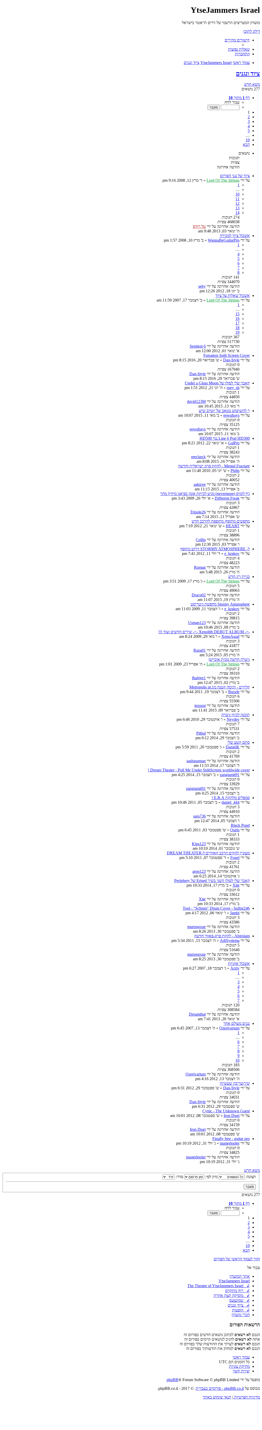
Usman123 (197, 622)
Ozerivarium (229, 1028)
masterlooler (229, 1143)
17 (237, 323)
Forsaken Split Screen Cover (226, 355)
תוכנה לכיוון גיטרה (235, 715)
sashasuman (196, 761)
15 (237, 314)
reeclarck (198, 457)
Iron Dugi (231, 1115)
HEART (232, 526)
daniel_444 (230, 802)
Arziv (234, 968)
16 (237, 318)
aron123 (199, 871)
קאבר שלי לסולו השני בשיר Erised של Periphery (212, 880)
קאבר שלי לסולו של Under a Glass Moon (217, 383)
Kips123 (199, 844)
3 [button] (249, 121)
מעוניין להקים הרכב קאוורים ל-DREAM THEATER (208, 853)
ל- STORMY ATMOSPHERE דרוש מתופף (215, 549)
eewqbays (231, 415)
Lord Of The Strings (222, 180)
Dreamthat (197, 1014)
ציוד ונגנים (248, 73)
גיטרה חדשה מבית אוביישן (229, 659)
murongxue (196, 926)
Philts (235, 470)
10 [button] (248, 140)
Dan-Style (231, 360)
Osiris (234, 830)
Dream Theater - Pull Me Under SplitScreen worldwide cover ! (199, 770)
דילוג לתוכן (251, 31)
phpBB (172, 1380)
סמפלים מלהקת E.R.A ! (231, 797)
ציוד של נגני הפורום (235, 176)
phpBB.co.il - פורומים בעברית (220, 1388)
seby (202, 286)
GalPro (233, 443)
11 (237, 199)
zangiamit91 (229, 774)
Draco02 (199, 595)
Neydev (233, 719)
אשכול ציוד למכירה (235, 235)
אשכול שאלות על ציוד (232, 295)
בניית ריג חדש (239, 576)
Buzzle (233, 692)
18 (237, 328)
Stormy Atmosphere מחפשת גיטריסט (220, 604)
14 (237, 212)
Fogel (234, 857)
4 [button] (249, 126)
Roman (200, 567)
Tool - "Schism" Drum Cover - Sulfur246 (216, 908)
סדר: (179, 1177)
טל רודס (199, 226)
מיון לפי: (210, 1177)
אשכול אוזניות (239, 963)
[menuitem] (239, 49)
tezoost (200, 705)
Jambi (234, 913)
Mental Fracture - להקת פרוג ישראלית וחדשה (214, 466)
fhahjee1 (199, 678)
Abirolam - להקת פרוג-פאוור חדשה (222, 936)
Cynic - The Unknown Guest (226, 1111)
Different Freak (227, 498)
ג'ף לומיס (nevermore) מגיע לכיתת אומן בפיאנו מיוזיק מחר (205, 493)
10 (237, 194)
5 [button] (249, 130)
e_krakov (231, 553)
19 (237, 332)
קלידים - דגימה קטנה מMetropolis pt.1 (219, 687)
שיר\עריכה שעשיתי (235, 1083)
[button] (239, 97)
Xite (236, 885)
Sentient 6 (198, 346)
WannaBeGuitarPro (223, 240)
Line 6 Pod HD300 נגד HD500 (225, 438)
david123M (196, 401)
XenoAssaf (230, 636)
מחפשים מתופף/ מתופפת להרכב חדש (221, 521)
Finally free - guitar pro (231, 1138)
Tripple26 (198, 512)
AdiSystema (229, 940)
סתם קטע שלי (238, 742)
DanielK (232, 747)
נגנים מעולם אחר (236, 1023)
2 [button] (249, 117)
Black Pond (240, 825)
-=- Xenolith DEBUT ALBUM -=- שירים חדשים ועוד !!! (204, 632)
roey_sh (233, 387)
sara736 (199, 816)
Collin (201, 539)
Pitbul (201, 733)
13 (237, 208)
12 (237, 203)
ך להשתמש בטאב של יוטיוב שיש (224, 410)
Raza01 (199, 650)
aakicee (200, 484)
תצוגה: (250, 1177)
